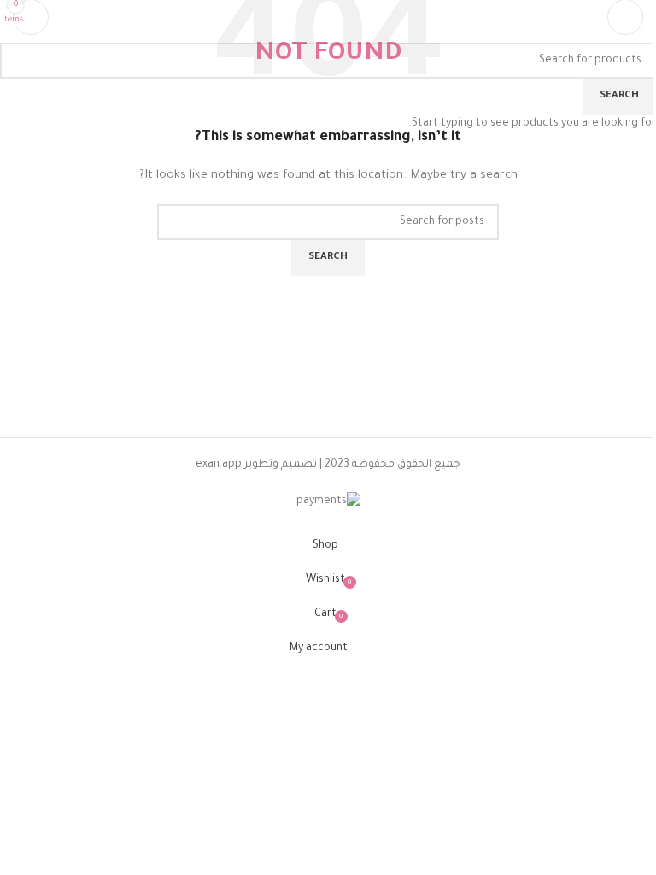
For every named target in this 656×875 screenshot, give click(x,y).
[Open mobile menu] (625, 17)
